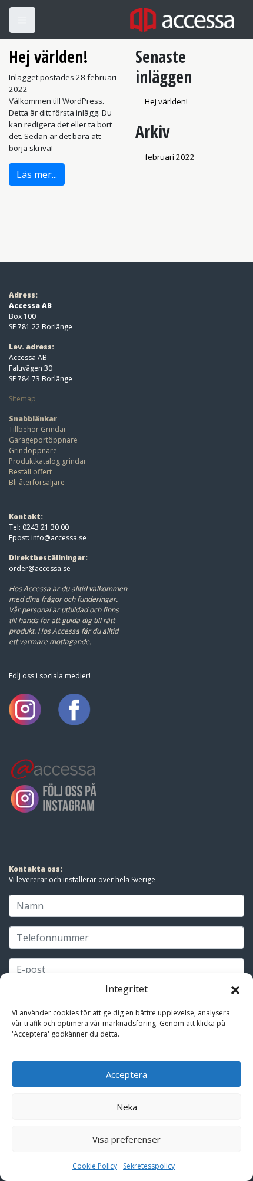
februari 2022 (170, 156)
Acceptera (126, 1074)
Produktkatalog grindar (47, 461)
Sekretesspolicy (149, 1166)
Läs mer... (36, 174)
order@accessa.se (40, 568)
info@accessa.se (58, 538)
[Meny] (22, 20)
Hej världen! (48, 56)
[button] (235, 989)
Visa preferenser (126, 1139)
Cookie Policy (94, 1166)
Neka (126, 1107)
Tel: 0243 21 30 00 (39, 527)
